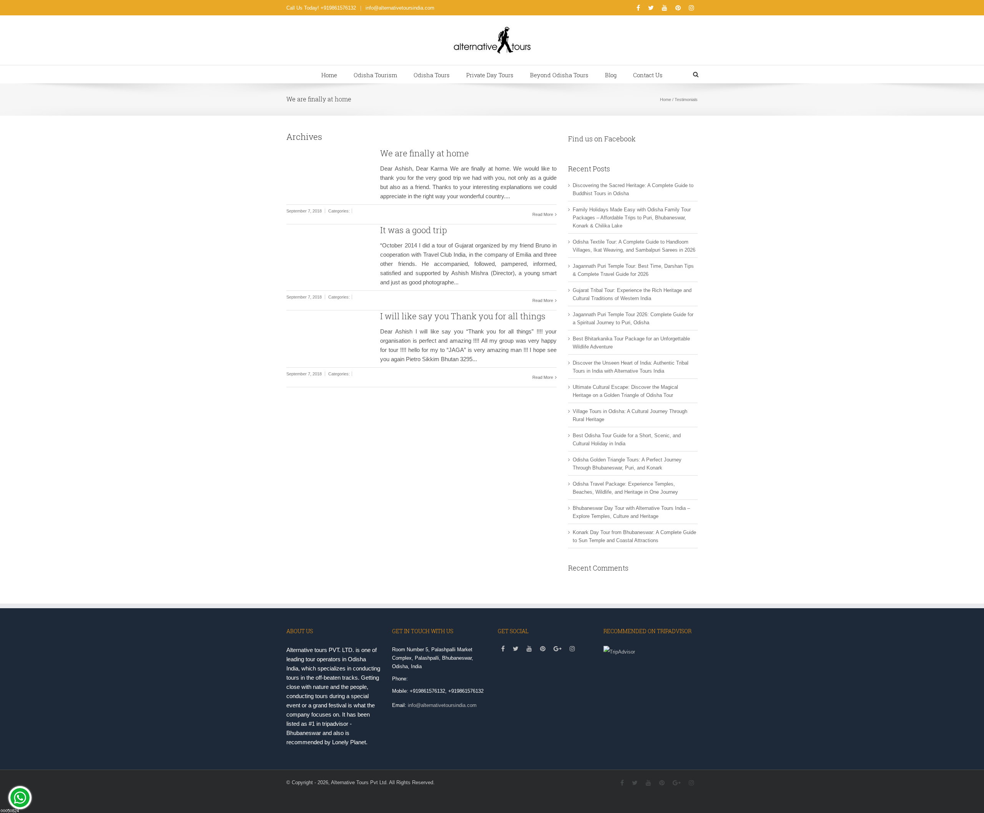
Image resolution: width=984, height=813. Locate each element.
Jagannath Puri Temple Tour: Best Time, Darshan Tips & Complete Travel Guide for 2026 (633, 270)
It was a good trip (413, 230)
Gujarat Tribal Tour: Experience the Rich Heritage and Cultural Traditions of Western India (632, 294)
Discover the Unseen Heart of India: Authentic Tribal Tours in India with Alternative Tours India (630, 367)
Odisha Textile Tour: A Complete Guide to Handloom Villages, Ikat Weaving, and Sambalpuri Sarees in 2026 (634, 246)
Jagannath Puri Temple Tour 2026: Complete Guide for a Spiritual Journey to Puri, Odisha (633, 318)
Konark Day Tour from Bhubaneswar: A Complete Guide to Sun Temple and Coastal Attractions (634, 536)
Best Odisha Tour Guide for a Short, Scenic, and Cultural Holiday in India (627, 439)
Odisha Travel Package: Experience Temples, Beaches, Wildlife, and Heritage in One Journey (625, 488)
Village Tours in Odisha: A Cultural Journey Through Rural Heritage (630, 415)
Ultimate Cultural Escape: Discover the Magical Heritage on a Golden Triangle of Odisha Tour (625, 391)
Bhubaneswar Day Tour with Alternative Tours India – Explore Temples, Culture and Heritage (631, 512)
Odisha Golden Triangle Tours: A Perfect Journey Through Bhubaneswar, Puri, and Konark (627, 464)
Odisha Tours (432, 75)
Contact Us (648, 75)
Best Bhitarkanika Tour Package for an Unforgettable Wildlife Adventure (631, 343)
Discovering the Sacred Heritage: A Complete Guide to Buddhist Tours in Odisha (633, 189)
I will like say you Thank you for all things (462, 316)
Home (329, 75)
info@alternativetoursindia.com (400, 8)
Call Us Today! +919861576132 (321, 8)
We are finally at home (424, 153)
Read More (543, 214)
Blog (611, 75)
